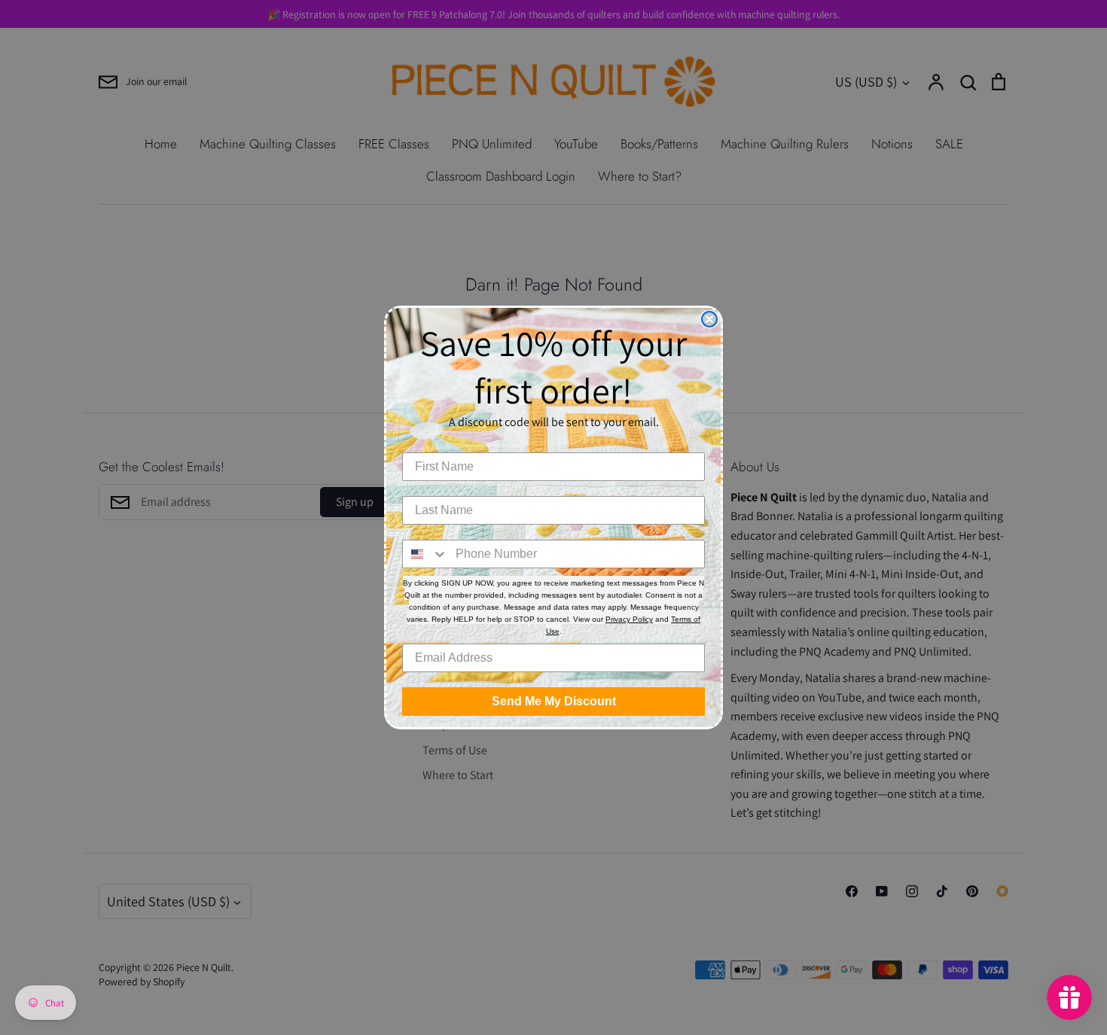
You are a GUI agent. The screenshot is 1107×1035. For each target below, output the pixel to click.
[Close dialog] (709, 319)
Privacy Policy (629, 619)
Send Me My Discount (554, 701)
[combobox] (425, 554)
